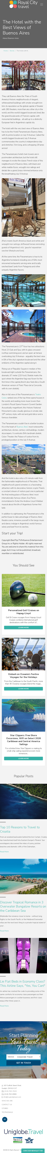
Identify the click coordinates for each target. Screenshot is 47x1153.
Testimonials (7, 1112)
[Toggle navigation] (42, 4)
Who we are (7, 1101)
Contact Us (7, 1104)
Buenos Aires (22, 427)
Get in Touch (23, 1063)
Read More (4, 851)
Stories (12, 51)
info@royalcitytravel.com (12, 1097)
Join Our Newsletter (33, 1151)
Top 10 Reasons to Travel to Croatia (20, 829)
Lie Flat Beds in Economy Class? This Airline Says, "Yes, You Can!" (22, 983)
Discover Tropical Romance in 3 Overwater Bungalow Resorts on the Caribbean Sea (23, 906)
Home (6, 51)
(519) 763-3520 (10, 1091)
